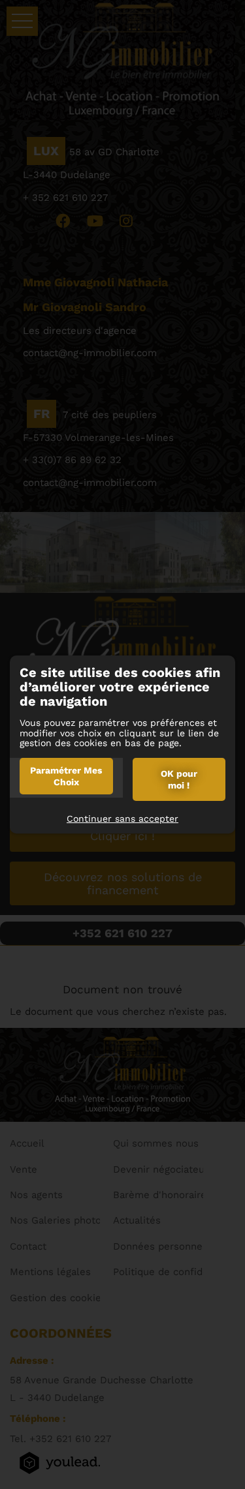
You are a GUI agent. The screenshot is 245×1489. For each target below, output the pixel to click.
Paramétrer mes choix (66, 776)
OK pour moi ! (179, 779)
